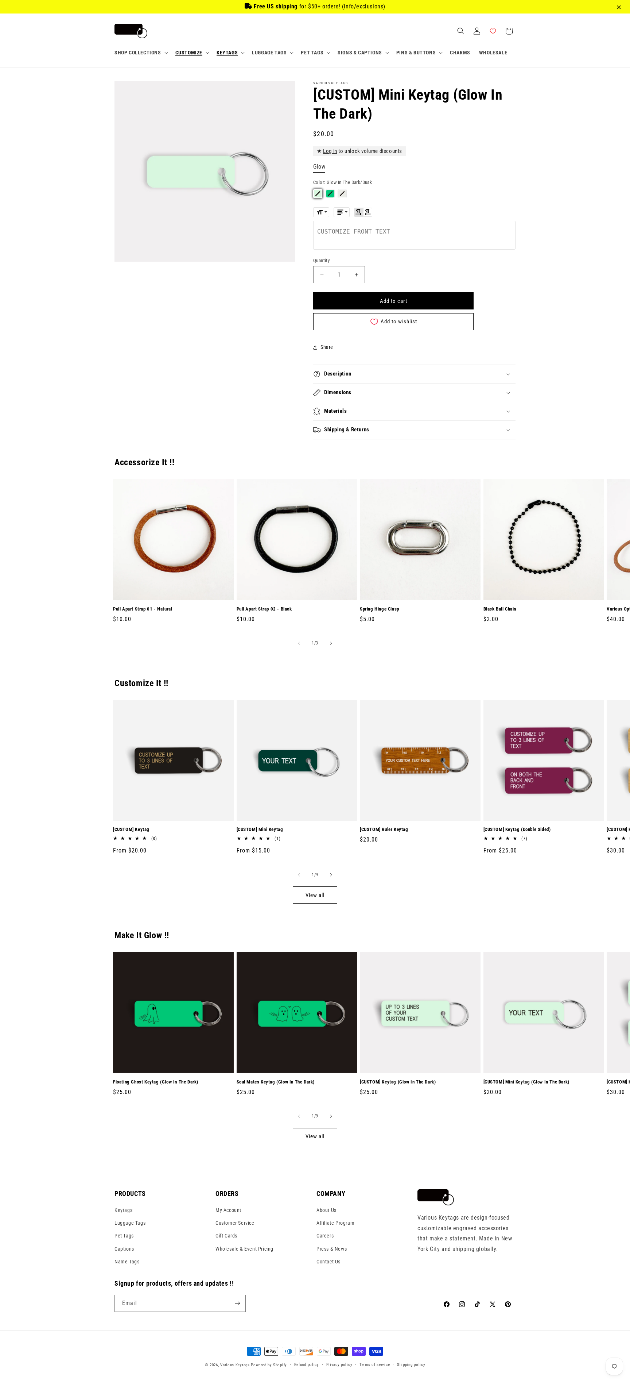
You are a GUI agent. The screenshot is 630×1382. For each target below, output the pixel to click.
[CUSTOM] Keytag (131, 829)
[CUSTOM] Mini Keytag (260, 829)
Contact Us (328, 1261)
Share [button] (326, 347)
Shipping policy (411, 1364)
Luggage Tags (129, 1223)
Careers (325, 1236)
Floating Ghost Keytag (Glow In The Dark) (155, 1082)
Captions (124, 1249)
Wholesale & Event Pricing (244, 1249)
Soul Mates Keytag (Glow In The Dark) (276, 1082)
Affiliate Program (335, 1223)
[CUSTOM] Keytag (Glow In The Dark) (398, 1082)
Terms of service (374, 1364)
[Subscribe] (237, 1303)
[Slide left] (299, 643)
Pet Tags (124, 1236)
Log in (330, 151)
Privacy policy (339, 1364)
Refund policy (306, 1364)
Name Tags (126, 1261)
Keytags (123, 1210)
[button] (140, 52)
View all (315, 895)
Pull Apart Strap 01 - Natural (142, 609)
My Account (228, 1210)
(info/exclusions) (363, 6)
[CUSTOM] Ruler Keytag (384, 829)
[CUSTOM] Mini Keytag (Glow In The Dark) (526, 1082)
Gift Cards (226, 1236)
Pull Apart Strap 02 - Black (264, 609)
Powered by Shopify (269, 1365)
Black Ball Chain (500, 609)
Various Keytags (235, 1365)
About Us (326, 1210)
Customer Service (234, 1223)
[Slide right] (331, 643)
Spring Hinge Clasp (379, 609)
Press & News (331, 1249)
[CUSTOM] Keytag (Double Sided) (517, 829)
